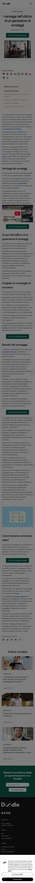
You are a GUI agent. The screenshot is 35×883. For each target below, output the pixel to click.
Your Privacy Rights (17, 874)
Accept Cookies (17, 879)
